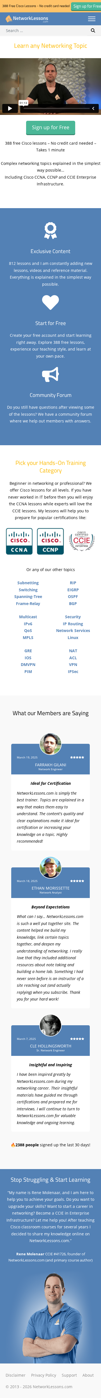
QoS (28, 630)
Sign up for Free (50, 127)
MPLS (28, 637)
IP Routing (73, 623)
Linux (73, 637)
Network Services (73, 630)
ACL (73, 657)
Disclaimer (16, 1375)
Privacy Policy (43, 1375)
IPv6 (28, 623)
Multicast (28, 616)
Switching (28, 589)
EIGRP (73, 589)
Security (73, 616)
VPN (73, 664)
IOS (28, 657)
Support (69, 1375)
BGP (73, 603)
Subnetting (28, 582)
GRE (28, 650)
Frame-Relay (28, 603)
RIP (73, 582)
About (88, 1375)
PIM (28, 671)
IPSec (73, 671)
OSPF (73, 596)
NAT (73, 650)
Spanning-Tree (28, 596)
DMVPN (28, 664)
